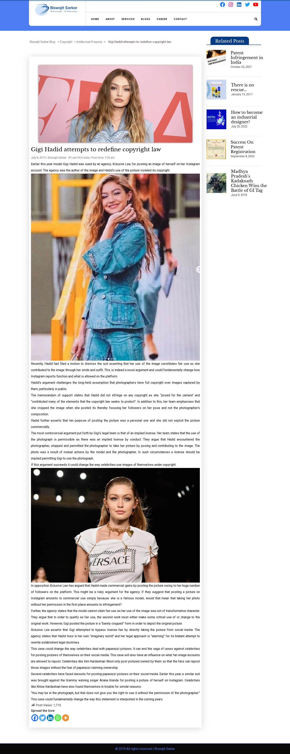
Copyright (66, 42)
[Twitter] (42, 717)
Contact (180, 19)
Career (162, 19)
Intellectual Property (89, 42)
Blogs (145, 19)
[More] (65, 717)
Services (128, 19)
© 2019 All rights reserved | (134, 749)
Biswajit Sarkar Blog (42, 42)
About (110, 19)
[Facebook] (34, 717)
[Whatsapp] (57, 717)
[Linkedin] (50, 717)
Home (95, 19)
